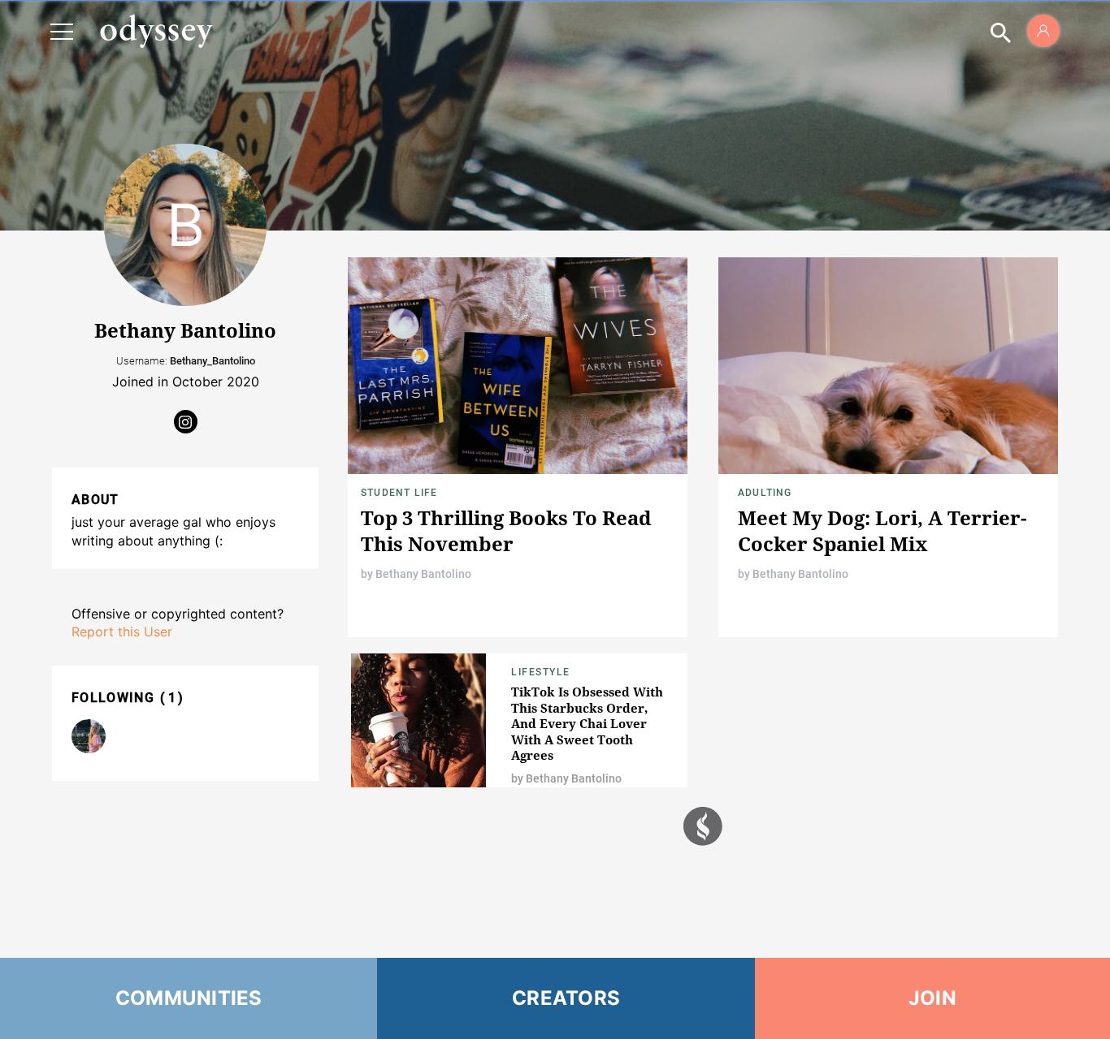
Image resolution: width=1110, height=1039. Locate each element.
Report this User (122, 631)
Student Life (399, 492)
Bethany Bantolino (423, 573)
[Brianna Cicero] (89, 736)
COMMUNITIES (188, 998)
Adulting (765, 492)
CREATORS (566, 998)
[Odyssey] (156, 31)
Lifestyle (540, 672)
